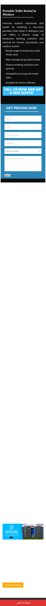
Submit (7, 175)
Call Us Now (23, 602)
